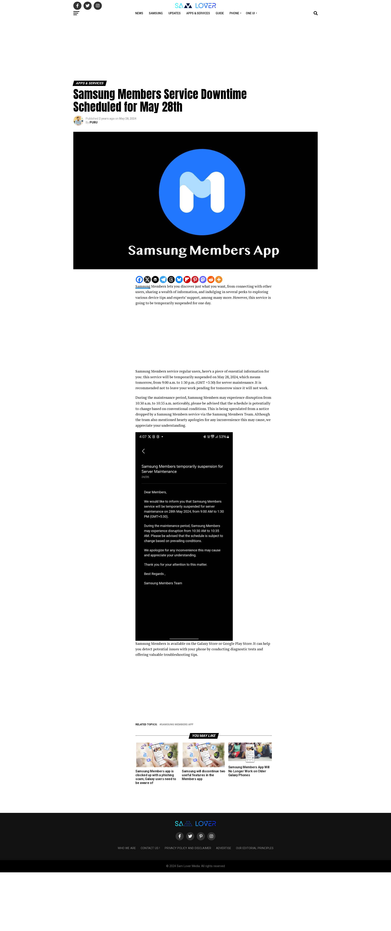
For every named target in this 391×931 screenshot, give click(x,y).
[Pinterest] (195, 279)
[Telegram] (163, 279)
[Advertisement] (122, 48)
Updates (174, 13)
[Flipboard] (187, 279)
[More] (218, 279)
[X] (147, 279)
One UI (250, 13)
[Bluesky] (179, 279)
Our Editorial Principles (254, 848)
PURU (94, 122)
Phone (234, 13)
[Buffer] (155, 279)
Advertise (223, 848)
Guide (220, 13)
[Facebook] (139, 279)
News (139, 13)
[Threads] (171, 279)
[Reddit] (210, 279)
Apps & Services (198, 13)
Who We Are (127, 848)
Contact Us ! (150, 848)
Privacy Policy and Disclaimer (188, 848)
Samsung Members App (177, 724)
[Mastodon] (202, 279)
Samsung (156, 13)
